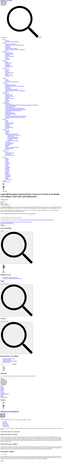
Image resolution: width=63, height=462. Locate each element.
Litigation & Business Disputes (11, 48)
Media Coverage (8, 62)
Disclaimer (5, 422)
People (4, 39)
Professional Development (13, 138)
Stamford (7, 177)
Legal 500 (23, 221)
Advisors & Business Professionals (12, 41)
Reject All (10, 431)
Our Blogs (7, 63)
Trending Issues (6, 102)
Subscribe (5, 191)
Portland (7, 173)
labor (19, 221)
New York (7, 170)
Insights (4, 60)
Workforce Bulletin (4, 199)
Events (6, 61)
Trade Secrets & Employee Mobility (10, 360)
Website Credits (6, 426)
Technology (7, 58)
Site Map (4, 421)
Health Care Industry (9, 53)
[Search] (23, 37)
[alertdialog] (31, 448)
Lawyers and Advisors (9, 152)
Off (5, 454)
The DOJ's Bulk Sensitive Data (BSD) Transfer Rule (15, 109)
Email (1, 224)
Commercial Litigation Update (9, 358)
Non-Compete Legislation (10, 113)
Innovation (7, 145)
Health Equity (8, 111)
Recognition (10, 139)
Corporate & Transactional (10, 43)
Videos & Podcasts (9, 66)
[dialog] (31, 430)
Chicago (7, 161)
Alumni (4, 180)
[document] (31, 448)
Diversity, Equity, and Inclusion (11, 133)
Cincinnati (7, 162)
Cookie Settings (3, 37)
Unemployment (28, 221)
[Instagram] (3, 188)
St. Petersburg (8, 176)
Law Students (8, 153)
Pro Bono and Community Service (12, 147)
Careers (6, 70)
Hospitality (7, 55)
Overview (7, 69)
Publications (7, 65)
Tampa (6, 178)
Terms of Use (5, 425)
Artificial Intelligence (9, 107)
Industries (5, 51)
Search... (2, 230)
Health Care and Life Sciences (12, 221)
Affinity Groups (11, 136)
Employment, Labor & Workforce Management (14, 45)
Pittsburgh (7, 172)
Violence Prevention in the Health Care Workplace (15, 117)
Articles (4, 221)
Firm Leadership (8, 143)
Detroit (6, 164)
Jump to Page (3, 0)
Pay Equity (7, 115)
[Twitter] (3, 190)
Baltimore (7, 159)
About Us (5, 68)
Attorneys (7, 40)
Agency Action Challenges (10, 106)
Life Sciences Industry (9, 56)
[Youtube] (3, 185)
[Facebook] (3, 187)
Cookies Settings (4, 431)
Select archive (3, 321)
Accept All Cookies (16, 431)
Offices (6, 73)
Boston (6, 160)
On (2, 454)
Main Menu (9, 0)
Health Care (7, 46)
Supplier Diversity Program (13, 140)
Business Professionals (9, 155)
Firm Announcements (9, 72)
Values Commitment (9, 148)
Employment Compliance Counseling (10, 277)
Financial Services (8, 52)
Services (4, 42)
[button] (4, 367)
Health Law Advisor (7, 359)
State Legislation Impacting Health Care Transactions (15, 116)
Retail (6, 57)
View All (7, 50)
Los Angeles (7, 167)
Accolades (7, 131)
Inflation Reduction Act (10, 112)
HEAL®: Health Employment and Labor (13, 110)
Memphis (7, 168)
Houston (7, 166)
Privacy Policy (6, 424)
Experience (7, 71)
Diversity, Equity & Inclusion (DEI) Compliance (14, 108)
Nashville (7, 169)
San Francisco (8, 175)
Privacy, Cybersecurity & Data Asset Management (15, 49)
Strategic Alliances (9, 75)
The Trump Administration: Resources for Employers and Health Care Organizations (21, 105)
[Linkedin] (3, 184)
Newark (7, 171)
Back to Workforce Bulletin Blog (6, 223)
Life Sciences (8, 47)
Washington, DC (8, 179)
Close (2, 460)
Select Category (3, 283)
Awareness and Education (13, 137)
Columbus (7, 163)
